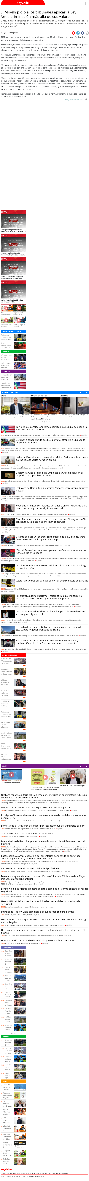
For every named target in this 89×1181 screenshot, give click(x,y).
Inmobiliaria (25, 1177)
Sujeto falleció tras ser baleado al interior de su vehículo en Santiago (52, 580)
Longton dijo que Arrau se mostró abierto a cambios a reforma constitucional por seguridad (44, 890)
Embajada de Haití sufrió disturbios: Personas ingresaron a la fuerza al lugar (52, 489)
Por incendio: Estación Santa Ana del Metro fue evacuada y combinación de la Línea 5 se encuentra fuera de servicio (47, 642)
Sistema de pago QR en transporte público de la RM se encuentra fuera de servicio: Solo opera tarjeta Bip (50, 538)
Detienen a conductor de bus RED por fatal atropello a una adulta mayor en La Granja (50, 441)
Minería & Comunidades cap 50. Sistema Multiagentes (8, 1130)
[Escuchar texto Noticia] (85, 99)
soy (84, 435)
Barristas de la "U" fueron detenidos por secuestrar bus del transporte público (43, 825)
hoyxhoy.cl (41, 1177)
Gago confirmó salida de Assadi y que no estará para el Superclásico (37, 807)
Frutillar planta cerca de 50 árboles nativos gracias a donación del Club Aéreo (6, 739)
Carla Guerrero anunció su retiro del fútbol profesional (30, 868)
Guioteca (17, 1177)
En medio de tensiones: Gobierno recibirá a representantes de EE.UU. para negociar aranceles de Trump (49, 628)
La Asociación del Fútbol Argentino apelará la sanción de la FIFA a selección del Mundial (43, 842)
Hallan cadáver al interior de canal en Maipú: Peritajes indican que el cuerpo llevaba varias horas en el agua (52, 458)
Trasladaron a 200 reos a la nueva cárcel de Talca (27, 833)
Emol (3, 1177)
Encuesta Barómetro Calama (7, 1087)
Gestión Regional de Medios (10, 1173)
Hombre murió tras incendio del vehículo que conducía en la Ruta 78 (37, 940)
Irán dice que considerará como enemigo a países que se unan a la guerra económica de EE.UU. (51, 428)
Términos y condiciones (44, 1173)
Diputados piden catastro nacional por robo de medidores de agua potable (6, 675)
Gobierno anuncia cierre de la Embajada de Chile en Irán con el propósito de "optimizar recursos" (49, 474)
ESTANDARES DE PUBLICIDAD (60, 1173)
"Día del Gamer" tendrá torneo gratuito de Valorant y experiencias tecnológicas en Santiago (51, 551)
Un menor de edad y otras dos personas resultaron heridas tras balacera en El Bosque (43, 931)
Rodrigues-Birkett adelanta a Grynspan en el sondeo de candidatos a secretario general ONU (43, 816)
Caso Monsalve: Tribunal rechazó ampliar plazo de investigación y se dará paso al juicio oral (51, 613)
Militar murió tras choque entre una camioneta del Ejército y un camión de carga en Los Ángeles (44, 921)
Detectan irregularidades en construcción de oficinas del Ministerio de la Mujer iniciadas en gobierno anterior (43, 877)
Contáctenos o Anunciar (27, 1173)
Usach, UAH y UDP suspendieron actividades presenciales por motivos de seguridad (40, 903)
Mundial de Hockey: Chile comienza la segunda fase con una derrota (37, 911)
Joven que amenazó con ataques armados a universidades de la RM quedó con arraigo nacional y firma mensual (51, 507)
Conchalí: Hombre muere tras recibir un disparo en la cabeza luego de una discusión (51, 567)
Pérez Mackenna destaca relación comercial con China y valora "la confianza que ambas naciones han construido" (51, 520)
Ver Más (13, 1033)
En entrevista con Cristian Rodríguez (7, 1104)
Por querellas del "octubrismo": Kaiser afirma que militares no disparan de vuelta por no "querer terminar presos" (49, 597)
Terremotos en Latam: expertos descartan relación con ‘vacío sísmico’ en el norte (7, 381)
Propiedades (33, 1177)
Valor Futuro (9, 1177)
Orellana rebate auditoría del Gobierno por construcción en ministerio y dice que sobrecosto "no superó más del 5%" (44, 796)
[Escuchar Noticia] (15, 26)
